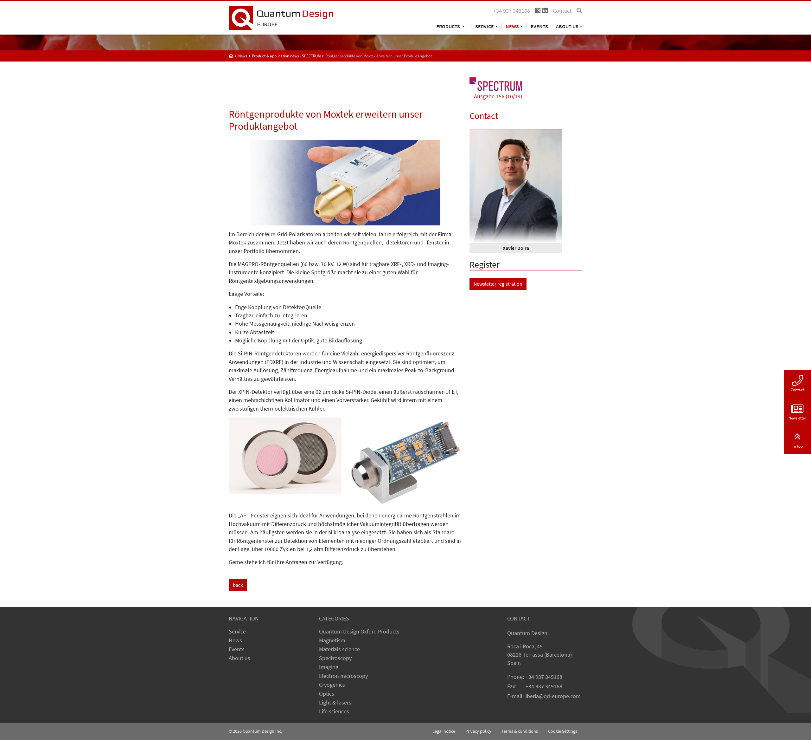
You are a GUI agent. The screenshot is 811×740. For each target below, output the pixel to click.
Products (448, 26)
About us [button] (567, 26)
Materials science (339, 649)
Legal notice (443, 731)
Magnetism (332, 640)
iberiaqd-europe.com (553, 696)
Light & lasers (335, 702)
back (238, 585)
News (235, 640)
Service (237, 631)
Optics (326, 693)
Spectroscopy (335, 658)
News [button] (512, 26)
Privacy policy (478, 731)
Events (539, 26)
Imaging (328, 667)
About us (239, 658)
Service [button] (484, 26)
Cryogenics (332, 684)
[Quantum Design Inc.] (281, 17)
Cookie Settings (562, 731)
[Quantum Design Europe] (231, 56)
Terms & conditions (519, 731)
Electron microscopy (343, 675)
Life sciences (334, 711)
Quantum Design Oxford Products (359, 631)
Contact (562, 10)
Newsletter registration (498, 284)
